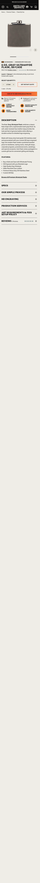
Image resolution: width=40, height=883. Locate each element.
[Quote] (35, 6)
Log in (3, 74)
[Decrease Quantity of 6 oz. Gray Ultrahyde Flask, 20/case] (3, 84)
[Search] (7, 6)
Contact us (26, 98)
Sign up (9, 74)
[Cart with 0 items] (31, 6)
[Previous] (30, 50)
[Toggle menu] (2, 6)
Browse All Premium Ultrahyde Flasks (14, 177)
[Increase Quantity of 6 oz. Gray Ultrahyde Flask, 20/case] (13, 84)
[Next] (35, 50)
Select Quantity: (8, 80)
